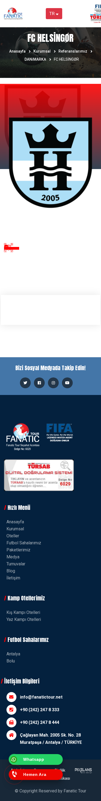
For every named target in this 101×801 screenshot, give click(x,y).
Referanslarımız (72, 51)
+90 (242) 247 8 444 (39, 722)
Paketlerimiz (18, 549)
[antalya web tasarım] (83, 774)
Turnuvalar (15, 563)
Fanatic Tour (75, 790)
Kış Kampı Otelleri (23, 612)
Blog (10, 570)
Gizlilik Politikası (62, 774)
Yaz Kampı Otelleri (23, 619)
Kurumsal (42, 51)
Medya (12, 556)
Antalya (13, 653)
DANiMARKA (35, 59)
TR (52, 13)
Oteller (12, 535)
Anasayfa (17, 51)
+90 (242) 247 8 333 (39, 709)
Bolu (10, 661)
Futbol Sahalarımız (23, 542)
